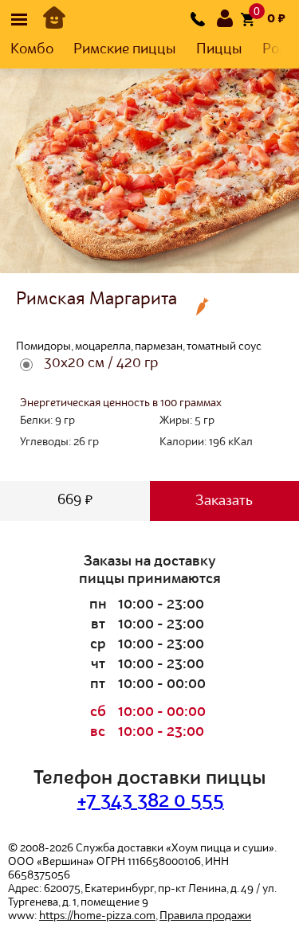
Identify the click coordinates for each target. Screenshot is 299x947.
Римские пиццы (124, 49)
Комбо (31, 49)
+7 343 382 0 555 (150, 802)
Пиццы (219, 49)
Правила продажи (205, 916)
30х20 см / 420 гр (101, 363)
